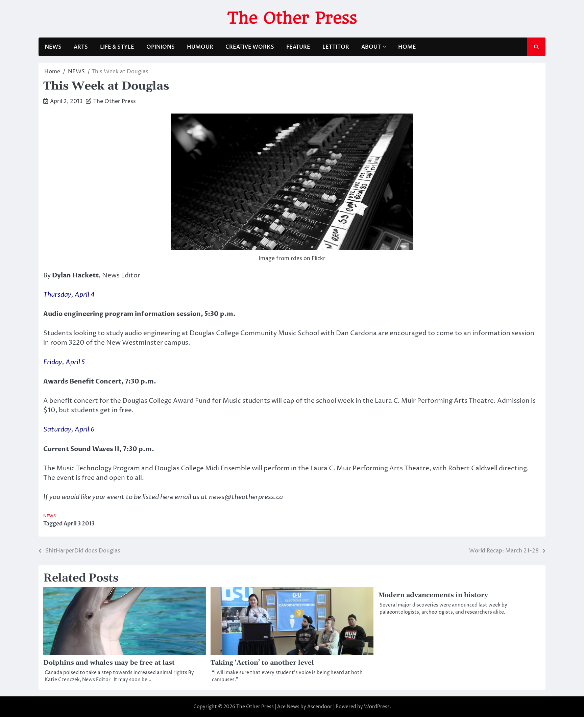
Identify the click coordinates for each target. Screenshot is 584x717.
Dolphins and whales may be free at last (109, 663)
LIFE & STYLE (117, 47)
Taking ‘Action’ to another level (262, 663)
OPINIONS (160, 47)
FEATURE (298, 47)
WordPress (377, 706)
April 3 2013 (79, 523)
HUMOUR (200, 47)
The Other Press (292, 17)
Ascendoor (319, 706)
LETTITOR (335, 47)
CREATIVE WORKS (249, 47)
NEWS (53, 47)
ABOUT (371, 47)
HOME (407, 47)
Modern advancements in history (433, 595)
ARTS (81, 47)
